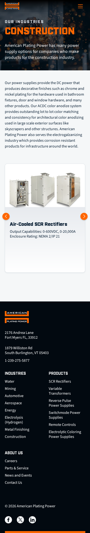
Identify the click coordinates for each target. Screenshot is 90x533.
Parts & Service (17, 468)
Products (58, 373)
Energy (10, 410)
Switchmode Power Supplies (64, 415)
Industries (15, 373)
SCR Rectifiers (60, 381)
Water (9, 381)
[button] (84, 216)
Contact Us (13, 482)
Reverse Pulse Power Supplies (61, 403)
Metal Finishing (17, 429)
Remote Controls (62, 424)
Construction (15, 436)
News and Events (18, 475)
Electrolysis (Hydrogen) (14, 420)
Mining (10, 388)
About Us (14, 453)
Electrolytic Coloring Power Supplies (65, 434)
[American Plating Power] (12, 6)
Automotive (14, 395)
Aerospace (13, 403)
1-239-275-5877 (17, 360)
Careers (11, 461)
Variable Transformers (60, 391)
